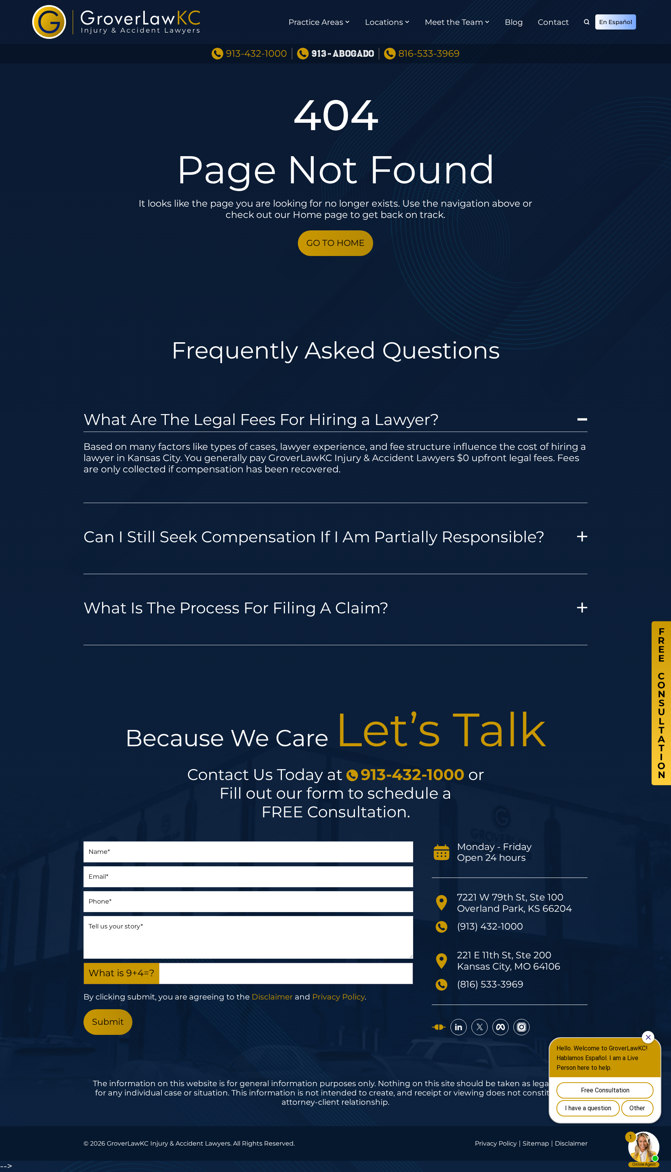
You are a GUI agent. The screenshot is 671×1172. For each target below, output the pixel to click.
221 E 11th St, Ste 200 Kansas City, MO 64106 (508, 960)
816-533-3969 (429, 53)
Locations (384, 22)
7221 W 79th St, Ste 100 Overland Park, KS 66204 (514, 903)
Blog (514, 22)
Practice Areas (316, 22)
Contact (553, 22)
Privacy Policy (338, 996)
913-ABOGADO (342, 53)
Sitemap (536, 1144)
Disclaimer (272, 996)
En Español (615, 22)
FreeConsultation (661, 703)
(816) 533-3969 (490, 984)
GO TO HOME (335, 243)
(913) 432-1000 (490, 926)
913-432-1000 (256, 53)
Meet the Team (454, 22)
